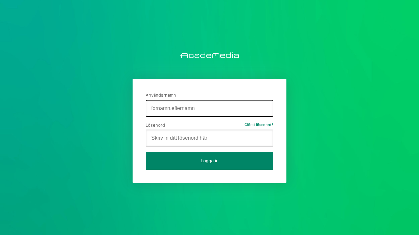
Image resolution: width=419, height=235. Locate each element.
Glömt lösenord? (259, 124)
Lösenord (155, 125)
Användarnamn (161, 95)
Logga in (210, 160)
